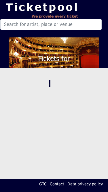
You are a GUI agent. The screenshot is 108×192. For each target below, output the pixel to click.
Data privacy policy (85, 184)
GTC (43, 184)
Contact (57, 184)
